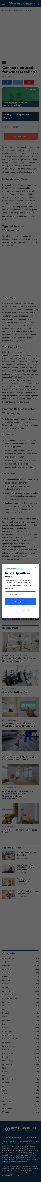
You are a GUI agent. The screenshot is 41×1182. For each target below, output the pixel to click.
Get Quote (20, 602)
